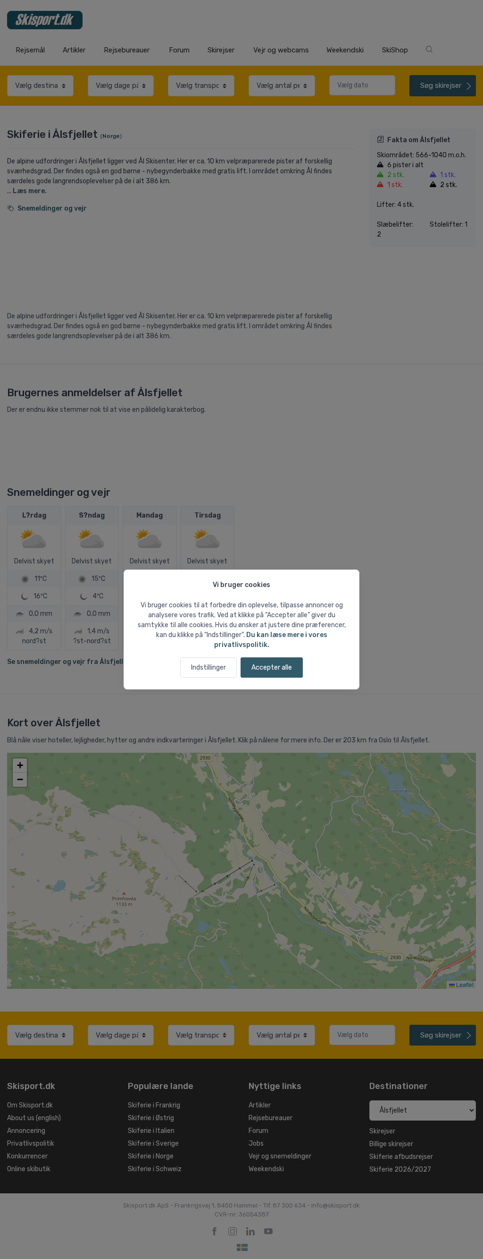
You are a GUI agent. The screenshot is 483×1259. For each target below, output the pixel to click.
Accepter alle (271, 668)
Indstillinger (208, 668)
